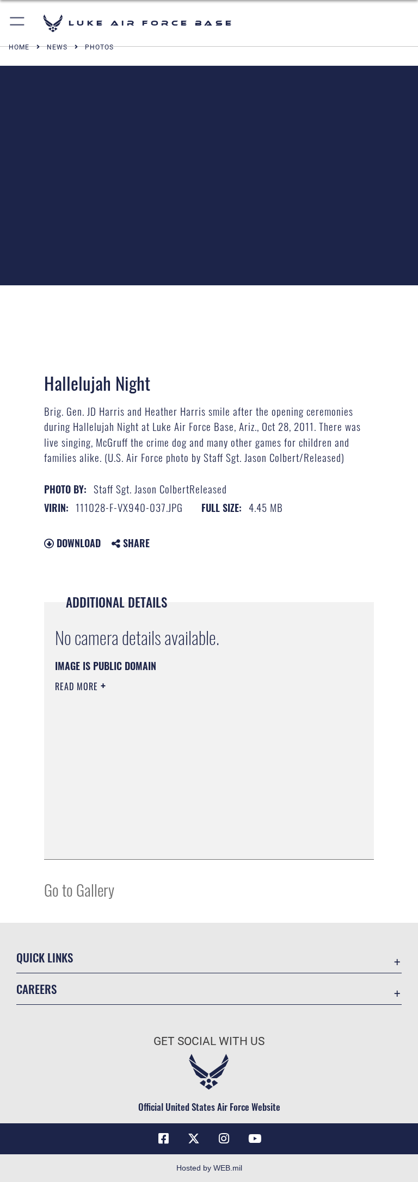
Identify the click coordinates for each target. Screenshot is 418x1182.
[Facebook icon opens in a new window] (163, 1138)
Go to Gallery (79, 889)
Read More (78, 686)
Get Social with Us (209, 1041)
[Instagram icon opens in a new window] (224, 1138)
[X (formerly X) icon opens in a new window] (194, 1138)
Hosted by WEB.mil (209, 1168)
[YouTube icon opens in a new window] (255, 1138)
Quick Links (44, 957)
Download (77, 543)
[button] (17, 23)
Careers (36, 988)
